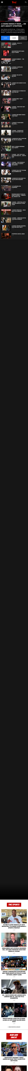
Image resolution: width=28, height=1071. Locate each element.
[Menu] (2, 2)
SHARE (14, 38)
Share (5, 38)
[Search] (26, 2)
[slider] (14, 21)
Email (22, 38)
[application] (14, 14)
